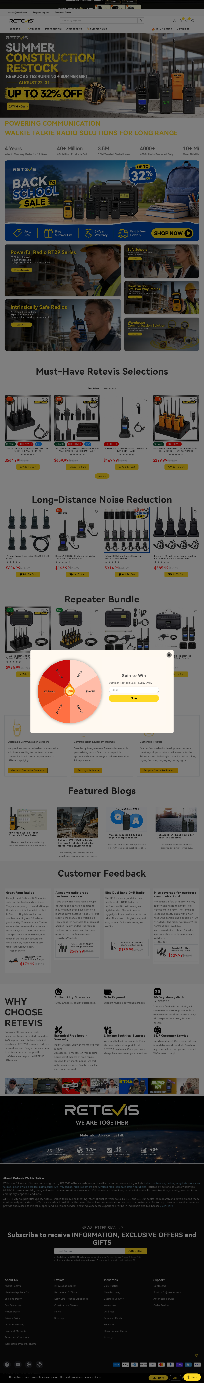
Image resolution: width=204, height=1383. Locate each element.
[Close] (169, 655)
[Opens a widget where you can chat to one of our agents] (192, 1377)
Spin (134, 698)
